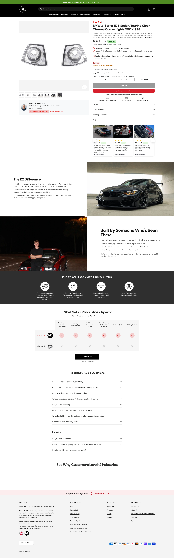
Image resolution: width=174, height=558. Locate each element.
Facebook (110, 510)
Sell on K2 (134, 517)
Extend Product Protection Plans (81, 532)
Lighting (73, 14)
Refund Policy (74, 510)
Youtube (109, 517)
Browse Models (54, 14)
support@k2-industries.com (39, 112)
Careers (133, 521)
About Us (134, 510)
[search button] (40, 9)
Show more (148, 37)
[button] (154, 9)
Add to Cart (87, 357)
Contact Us (135, 506)
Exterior (64, 14)
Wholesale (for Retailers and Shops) (143, 514)
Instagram (110, 506)
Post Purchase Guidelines (78, 525)
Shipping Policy (75, 517)
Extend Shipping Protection (79, 528)
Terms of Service (75, 521)
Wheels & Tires (118, 14)
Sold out (124, 86)
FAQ (71, 506)
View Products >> (100, 493)
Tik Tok (109, 514)
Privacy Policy (74, 514)
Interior (106, 14)
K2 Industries (97, 69)
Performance (84, 14)
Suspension (96, 14)
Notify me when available (124, 91)
